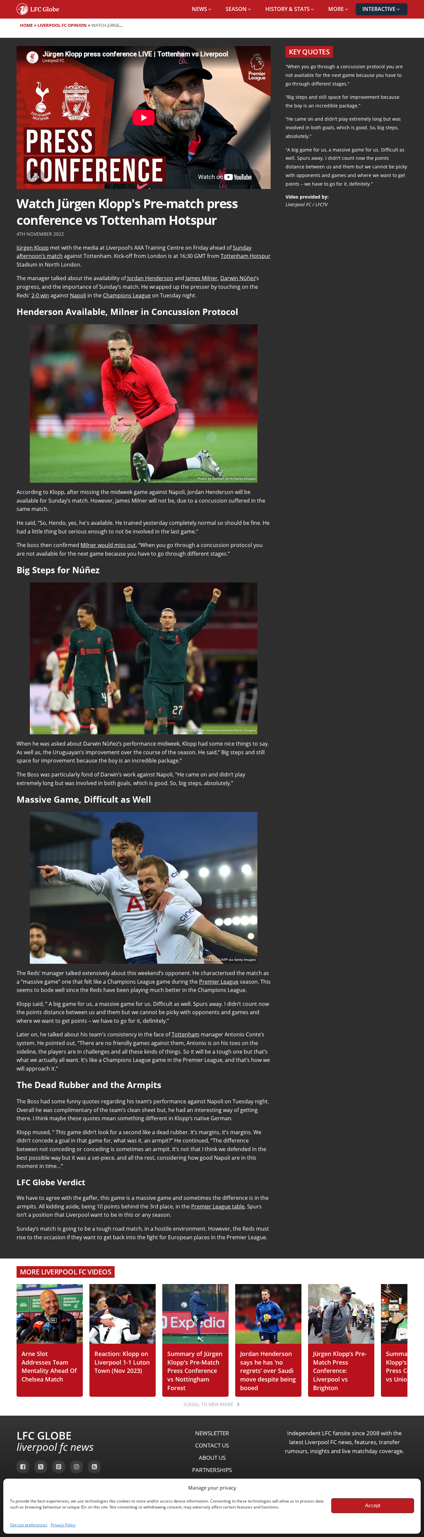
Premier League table (217, 1206)
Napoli (78, 295)
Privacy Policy (63, 1525)
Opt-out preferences (28, 1525)
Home (26, 25)
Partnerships (212, 1470)
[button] (202, 9)
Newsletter (212, 1433)
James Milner (202, 278)
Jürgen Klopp (33, 247)
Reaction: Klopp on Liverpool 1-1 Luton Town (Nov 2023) (122, 1362)
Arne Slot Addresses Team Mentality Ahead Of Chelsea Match (49, 1366)
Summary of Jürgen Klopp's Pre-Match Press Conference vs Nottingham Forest (194, 1370)
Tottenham (185, 1034)
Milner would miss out (108, 545)
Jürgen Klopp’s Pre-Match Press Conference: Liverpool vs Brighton (340, 1370)
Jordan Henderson (150, 278)
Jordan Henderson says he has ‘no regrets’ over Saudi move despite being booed (268, 1370)
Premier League (218, 981)
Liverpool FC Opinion (62, 25)
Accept (372, 1505)
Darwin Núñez (237, 278)
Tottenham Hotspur (246, 256)
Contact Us (212, 1445)
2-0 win (40, 295)
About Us (212, 1457)
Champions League (127, 295)
